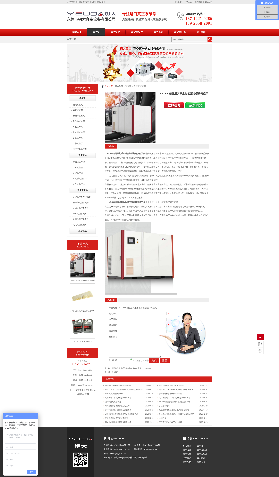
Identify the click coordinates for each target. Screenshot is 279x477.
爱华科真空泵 (79, 121)
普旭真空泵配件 (80, 214)
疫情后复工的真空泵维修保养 (116, 418)
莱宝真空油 (78, 173)
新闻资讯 (187, 462)
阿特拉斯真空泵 (80, 149)
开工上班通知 (164, 406)
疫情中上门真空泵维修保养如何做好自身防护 (176, 414)
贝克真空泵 (78, 138)
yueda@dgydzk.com (118, 453)
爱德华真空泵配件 (81, 202)
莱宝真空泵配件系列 (82, 197)
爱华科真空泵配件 (81, 208)
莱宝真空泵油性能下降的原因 (170, 422)
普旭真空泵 (78, 127)
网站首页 (77, 32)
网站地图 (208, 2)
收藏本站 (188, 2)
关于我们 (201, 32)
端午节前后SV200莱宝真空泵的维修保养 (174, 398)
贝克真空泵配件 (80, 225)
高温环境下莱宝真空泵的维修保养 (118, 398)
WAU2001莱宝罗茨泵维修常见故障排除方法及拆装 (124, 390)
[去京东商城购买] (195, 107)
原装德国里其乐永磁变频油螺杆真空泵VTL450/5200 (131, 368)
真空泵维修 (180, 32)
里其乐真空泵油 (80, 178)
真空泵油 (115, 32)
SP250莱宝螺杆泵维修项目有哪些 (118, 385)
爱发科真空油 (79, 184)
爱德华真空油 (79, 162)
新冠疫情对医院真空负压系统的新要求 (174, 410)
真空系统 (158, 32)
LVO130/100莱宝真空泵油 (82, 342)
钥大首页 (187, 446)
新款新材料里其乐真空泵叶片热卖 (118, 422)
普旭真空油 (78, 167)
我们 (260, 344)
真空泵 (96, 32)
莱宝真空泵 (78, 110)
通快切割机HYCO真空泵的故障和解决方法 (121, 414)
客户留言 (198, 2)
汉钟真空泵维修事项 (113, 402)
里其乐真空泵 (79, 132)
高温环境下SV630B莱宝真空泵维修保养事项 (176, 390)
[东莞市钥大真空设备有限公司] (80, 443)
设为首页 (178, 2)
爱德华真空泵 (79, 116)
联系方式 (201, 462)
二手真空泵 (78, 143)
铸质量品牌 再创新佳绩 (114, 394)
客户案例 (201, 458)
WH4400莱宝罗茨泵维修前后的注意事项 (174, 402)
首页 (260, 351)
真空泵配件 (137, 32)
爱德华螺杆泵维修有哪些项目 (170, 394)
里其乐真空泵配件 (81, 219)
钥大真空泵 (78, 105)
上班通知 (162, 418)
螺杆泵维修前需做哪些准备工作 (117, 406)
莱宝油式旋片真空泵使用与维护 (171, 385)
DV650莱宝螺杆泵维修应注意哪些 (118, 410)
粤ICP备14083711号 (151, 445)
